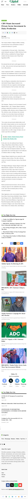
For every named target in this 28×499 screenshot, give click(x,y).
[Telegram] (17, 383)
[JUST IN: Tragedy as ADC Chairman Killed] (14, 330)
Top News (22, 438)
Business (4, 20)
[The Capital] (14, 1)
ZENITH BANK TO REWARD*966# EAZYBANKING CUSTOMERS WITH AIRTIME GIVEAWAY (13, 411)
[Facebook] (4, 383)
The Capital (3, 36)
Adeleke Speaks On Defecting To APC (12, 264)
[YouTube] (4, 444)
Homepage (7, 438)
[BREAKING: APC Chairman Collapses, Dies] (14, 278)
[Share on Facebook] (5, 33)
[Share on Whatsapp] (10, 33)
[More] (17, 33)
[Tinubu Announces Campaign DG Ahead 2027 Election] (14, 304)
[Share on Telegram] (12, 33)
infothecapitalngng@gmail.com (16, 489)
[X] (11, 383)
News (2, 438)
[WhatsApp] (24, 383)
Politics (18, 438)
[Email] (18, 496)
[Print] (21, 496)
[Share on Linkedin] (12, 496)
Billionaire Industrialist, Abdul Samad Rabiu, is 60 (13, 403)
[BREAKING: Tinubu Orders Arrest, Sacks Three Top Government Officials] (14, 355)
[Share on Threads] (14, 33)
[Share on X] (7, 33)
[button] (2, 2)
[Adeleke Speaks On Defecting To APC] (14, 254)
